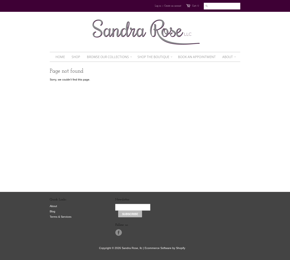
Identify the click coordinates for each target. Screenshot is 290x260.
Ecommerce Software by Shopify (165, 248)
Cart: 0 (195, 6)
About (53, 206)
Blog (52, 211)
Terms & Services (60, 216)
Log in (158, 6)
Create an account (172, 6)
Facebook (118, 232)
